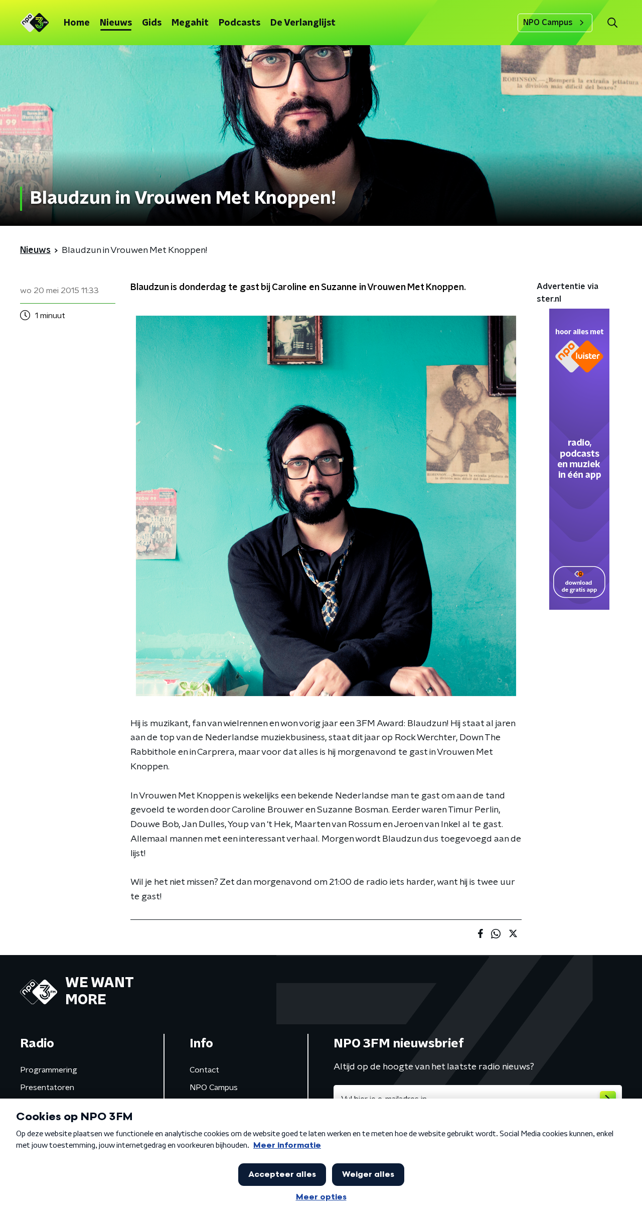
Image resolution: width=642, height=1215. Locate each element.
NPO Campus (548, 23)
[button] (612, 23)
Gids (152, 23)
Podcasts (239, 23)
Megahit (190, 23)
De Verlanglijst (303, 23)
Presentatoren (47, 1088)
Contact (204, 1070)
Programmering (48, 1070)
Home (77, 23)
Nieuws (116, 23)
